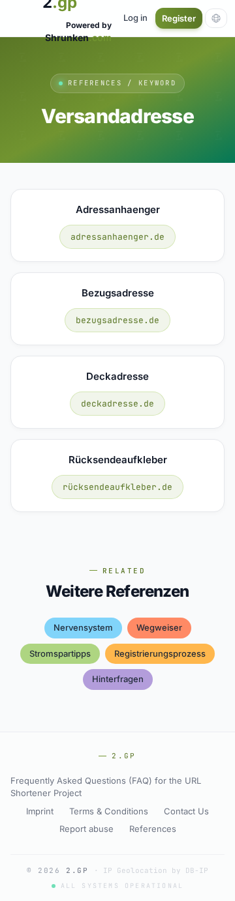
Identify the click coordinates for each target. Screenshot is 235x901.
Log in (135, 17)
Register (179, 18)
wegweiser (159, 627)
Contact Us (186, 811)
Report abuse (86, 828)
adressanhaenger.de (117, 236)
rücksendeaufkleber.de (117, 487)
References (152, 828)
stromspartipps (60, 653)
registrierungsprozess (160, 653)
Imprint (40, 811)
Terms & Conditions (108, 811)
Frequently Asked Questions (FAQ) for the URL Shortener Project (105, 787)
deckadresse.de (117, 403)
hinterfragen (118, 679)
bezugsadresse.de (117, 320)
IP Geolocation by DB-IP (155, 870)
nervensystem (83, 627)
